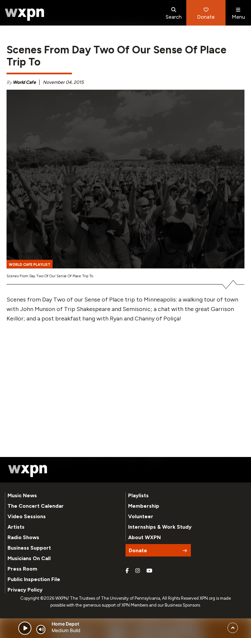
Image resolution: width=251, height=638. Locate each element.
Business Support (29, 548)
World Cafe (24, 82)
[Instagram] (137, 571)
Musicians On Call (29, 558)
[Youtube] (149, 571)
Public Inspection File (34, 579)
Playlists (138, 495)
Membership (143, 506)
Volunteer (140, 516)
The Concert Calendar (36, 506)
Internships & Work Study (160, 527)
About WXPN (144, 537)
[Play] (24, 628)
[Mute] (40, 629)
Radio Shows (23, 537)
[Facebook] (127, 571)
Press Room (22, 569)
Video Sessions (27, 516)
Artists (16, 527)
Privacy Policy (25, 590)
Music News (22, 495)
